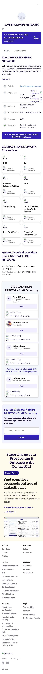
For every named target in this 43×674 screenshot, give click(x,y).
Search (21, 437)
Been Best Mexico (11, 232)
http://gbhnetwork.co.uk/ (30, 86)
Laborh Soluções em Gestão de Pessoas (31, 209)
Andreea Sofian (20, 322)
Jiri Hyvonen (19, 378)
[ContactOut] (12, 3)
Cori (25, 163)
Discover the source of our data (17, 507)
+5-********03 (15, 360)
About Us (27, 565)
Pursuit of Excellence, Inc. (30, 233)
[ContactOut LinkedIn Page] (3, 663)
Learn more (9, 512)
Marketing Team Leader (21, 349)
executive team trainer (21, 381)
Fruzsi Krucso (19, 297)
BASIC (26, 183)
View (21, 307)
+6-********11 (15, 312)
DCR (5, 163)
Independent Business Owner (21, 301)
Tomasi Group (9, 206)
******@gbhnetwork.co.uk (20, 316)
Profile (6, 51)
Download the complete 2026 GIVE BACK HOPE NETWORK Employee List (21, 370)
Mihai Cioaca (19, 346)
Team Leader (17, 325)
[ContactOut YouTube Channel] (7, 663)
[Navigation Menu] (39, 3)
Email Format (20, 51)
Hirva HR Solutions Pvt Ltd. (11, 184)
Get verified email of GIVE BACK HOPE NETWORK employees (21, 135)
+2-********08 (15, 392)
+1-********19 (15, 336)
